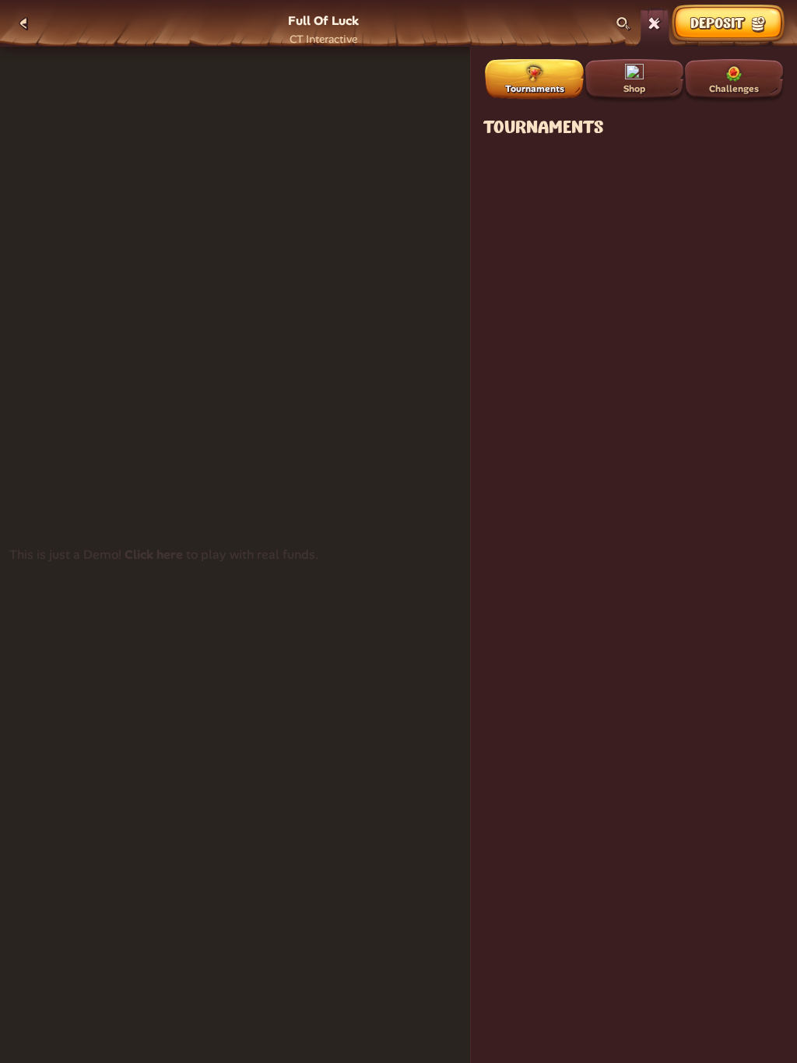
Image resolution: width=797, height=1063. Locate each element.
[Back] (23, 23)
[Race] (655, 23)
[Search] (623, 23)
